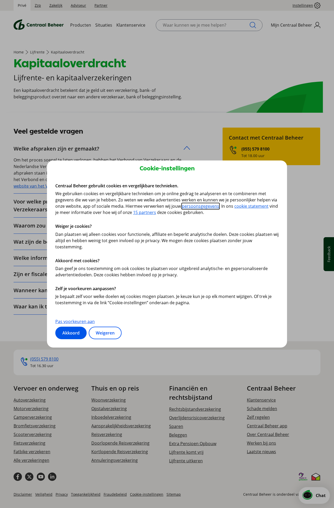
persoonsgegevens (200, 206)
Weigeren (105, 333)
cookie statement (251, 206)
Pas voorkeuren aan (75, 321)
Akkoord (71, 333)
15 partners (144, 212)
